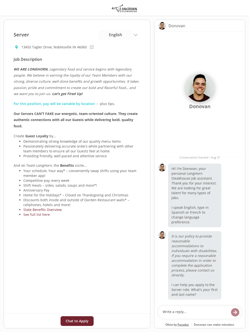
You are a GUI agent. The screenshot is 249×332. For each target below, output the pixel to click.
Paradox (183, 325)
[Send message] (235, 312)
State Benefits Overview (42, 209)
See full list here (36, 214)
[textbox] (195, 312)
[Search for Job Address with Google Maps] (92, 47)
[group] (199, 168)
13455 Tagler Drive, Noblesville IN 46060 (54, 47)
